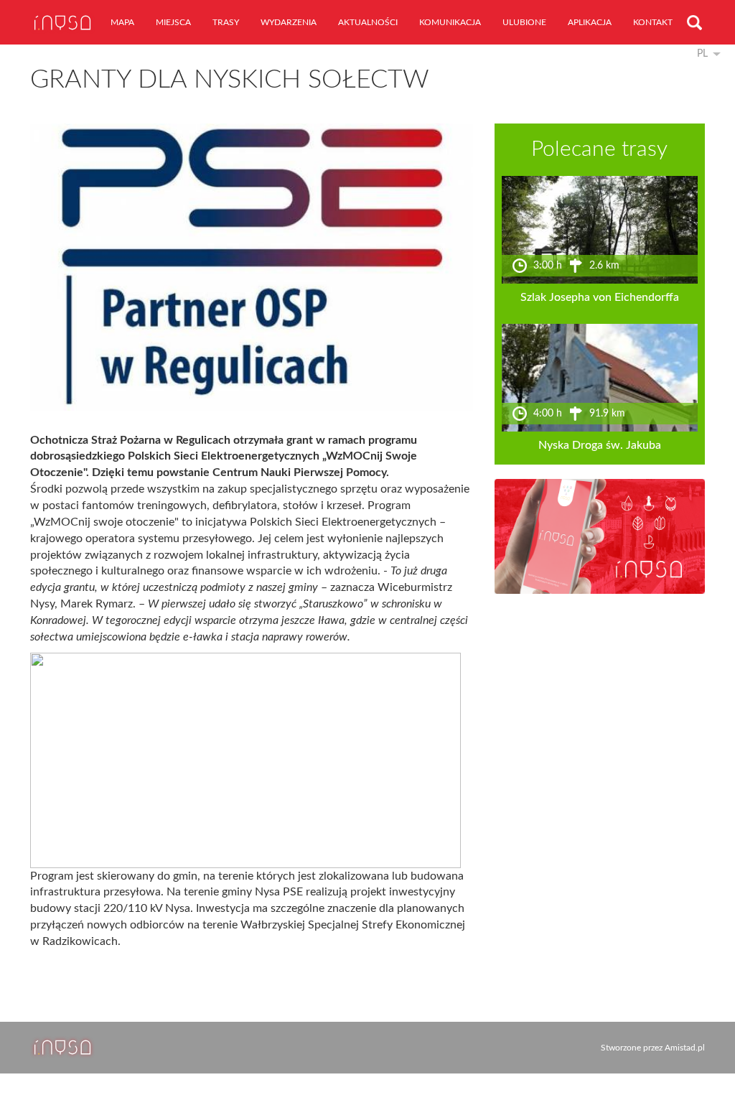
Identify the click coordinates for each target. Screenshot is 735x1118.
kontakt (653, 22)
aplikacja (590, 22)
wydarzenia (289, 22)
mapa (122, 22)
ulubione (524, 22)
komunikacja (450, 22)
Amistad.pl (685, 1047)
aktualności (368, 22)
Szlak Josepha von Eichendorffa (599, 297)
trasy (225, 22)
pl (702, 54)
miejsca (173, 22)
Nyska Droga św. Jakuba (599, 445)
